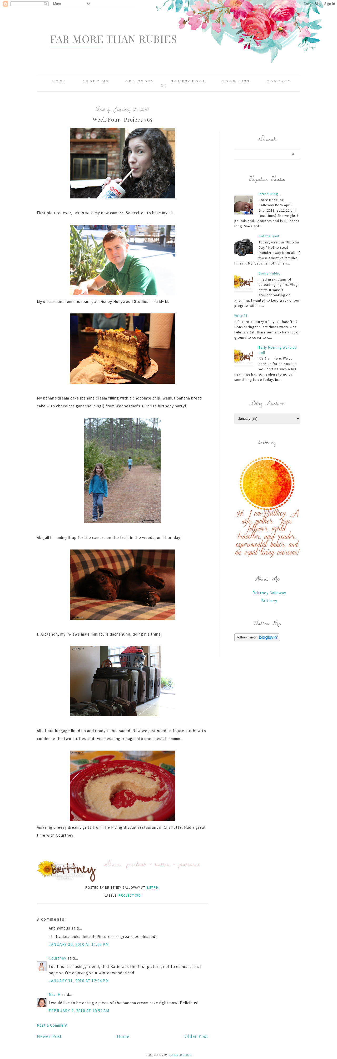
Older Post (196, 1036)
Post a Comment (52, 1025)
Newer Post (49, 1036)
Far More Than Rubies (113, 39)
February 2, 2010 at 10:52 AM (79, 1010)
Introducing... (270, 194)
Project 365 (129, 895)
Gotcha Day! (269, 236)
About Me (96, 81)
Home (59, 81)
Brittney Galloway (269, 592)
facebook (136, 864)
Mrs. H (55, 994)
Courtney (57, 958)
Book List (236, 81)
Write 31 (240, 315)
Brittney (269, 600)
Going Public (269, 273)
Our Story (140, 81)
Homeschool (188, 81)
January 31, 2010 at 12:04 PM (79, 980)
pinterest (189, 864)
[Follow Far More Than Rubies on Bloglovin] (257, 639)
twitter (162, 864)
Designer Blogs (179, 1055)
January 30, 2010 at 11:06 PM (79, 944)
